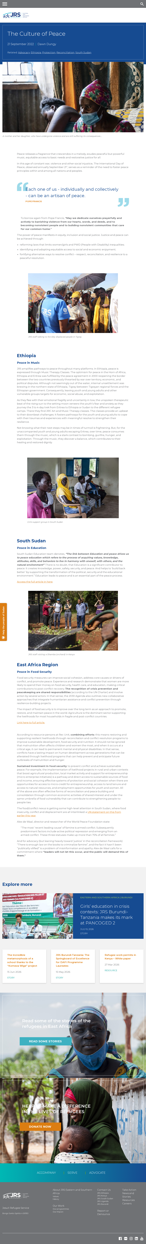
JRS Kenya (102, 1196)
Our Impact (58, 1212)
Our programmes (61, 1209)
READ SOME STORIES (45, 1041)
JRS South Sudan (105, 1198)
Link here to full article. (31, 722)
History (56, 1199)
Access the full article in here (35, 581)
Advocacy (24, 52)
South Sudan (83, 52)
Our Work (58, 1205)
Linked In (136, 1238)
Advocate (97, 1172)
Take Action (129, 1190)
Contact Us (103, 1190)
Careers (126, 1203)
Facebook (120, 1238)
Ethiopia (36, 52)
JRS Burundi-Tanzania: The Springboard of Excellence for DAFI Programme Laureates (72, 960)
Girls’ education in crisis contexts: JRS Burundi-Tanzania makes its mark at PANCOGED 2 (106, 915)
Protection (48, 52)
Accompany (46, 1172)
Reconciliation (65, 52)
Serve (72, 1172)
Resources (128, 1200)
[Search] (142, 4)
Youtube (142, 1238)
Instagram (131, 1238)
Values (56, 1196)
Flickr (125, 1238)
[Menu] (5, 4)
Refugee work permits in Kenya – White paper (120, 957)
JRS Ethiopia (103, 1193)
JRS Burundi (102, 1204)
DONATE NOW (40, 1126)
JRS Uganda (103, 1201)
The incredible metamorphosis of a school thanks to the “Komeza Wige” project (22, 960)
